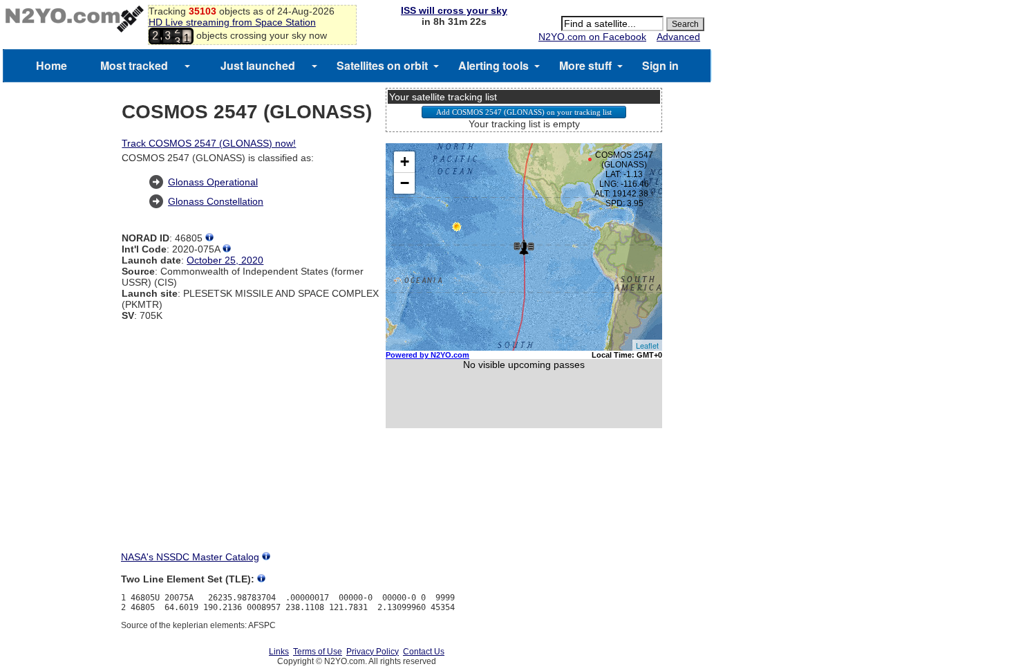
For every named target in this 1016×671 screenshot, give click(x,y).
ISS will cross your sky (454, 10)
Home (51, 65)
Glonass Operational (213, 181)
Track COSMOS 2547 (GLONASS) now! (209, 143)
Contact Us (423, 651)
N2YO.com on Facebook (592, 36)
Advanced (678, 36)
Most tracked (134, 65)
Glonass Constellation (215, 201)
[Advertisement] (523, 502)
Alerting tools (493, 65)
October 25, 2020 (225, 260)
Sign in (660, 65)
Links (279, 651)
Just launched (257, 65)
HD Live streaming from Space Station (232, 22)
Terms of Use (317, 651)
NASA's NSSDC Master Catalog (190, 556)
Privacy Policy (372, 651)
